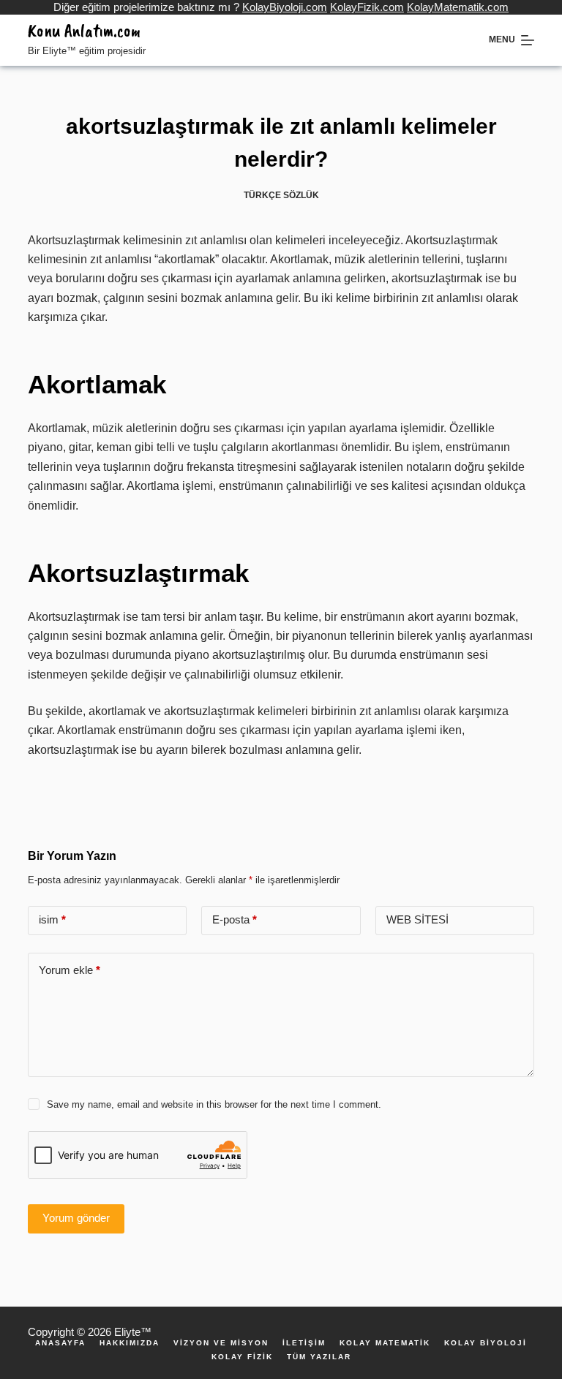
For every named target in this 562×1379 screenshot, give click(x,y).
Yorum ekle (69, 970)
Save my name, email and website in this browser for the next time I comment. (214, 1104)
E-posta (234, 919)
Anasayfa (60, 1343)
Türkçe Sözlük (281, 195)
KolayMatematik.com (458, 7)
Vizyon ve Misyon (221, 1343)
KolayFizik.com (367, 7)
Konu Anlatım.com (84, 30)
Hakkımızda (130, 1343)
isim (52, 919)
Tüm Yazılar (319, 1357)
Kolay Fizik (242, 1357)
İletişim (304, 1343)
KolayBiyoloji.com (284, 7)
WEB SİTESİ (417, 919)
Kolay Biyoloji (485, 1343)
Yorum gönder (76, 1218)
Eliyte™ (132, 1332)
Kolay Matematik (385, 1343)
